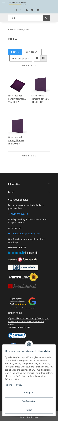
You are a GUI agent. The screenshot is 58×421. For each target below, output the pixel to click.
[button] (26, 10)
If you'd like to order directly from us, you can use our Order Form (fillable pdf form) (28, 321)
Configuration (29, 401)
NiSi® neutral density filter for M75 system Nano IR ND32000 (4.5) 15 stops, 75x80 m (17, 97)
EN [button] (17, 10)
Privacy (18, 384)
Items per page (19, 58)
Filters (16, 51)
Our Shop (13, 242)
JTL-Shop (34, 417)
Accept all (29, 392)
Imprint (8, 384)
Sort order (31, 51)
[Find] (46, 18)
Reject (29, 410)
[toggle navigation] (3, 2)
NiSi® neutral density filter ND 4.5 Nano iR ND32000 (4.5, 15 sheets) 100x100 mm (39, 97)
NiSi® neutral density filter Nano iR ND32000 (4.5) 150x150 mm (17, 139)
